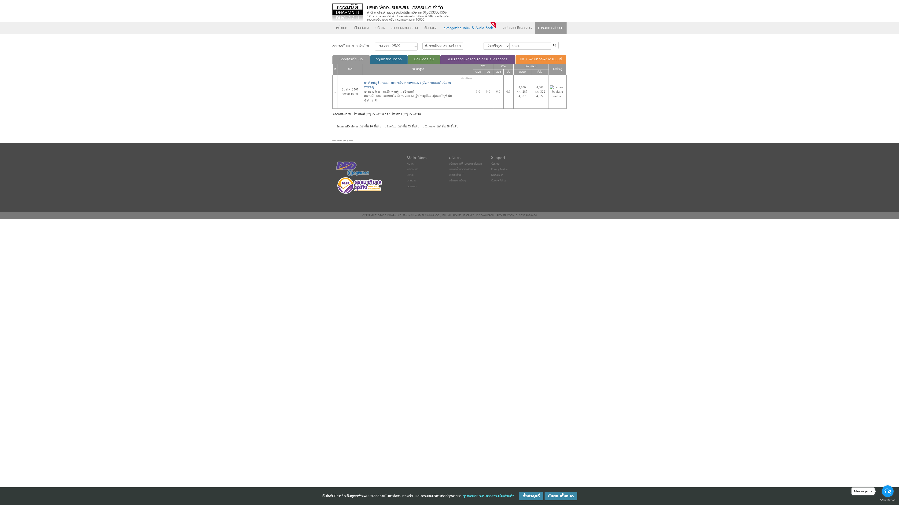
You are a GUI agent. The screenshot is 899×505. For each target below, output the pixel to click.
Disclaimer (497, 175)
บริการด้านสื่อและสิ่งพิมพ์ (462, 169)
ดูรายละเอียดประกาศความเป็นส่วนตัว (488, 496)
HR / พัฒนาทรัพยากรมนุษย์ (541, 59)
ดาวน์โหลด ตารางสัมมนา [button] (444, 46)
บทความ (411, 180)
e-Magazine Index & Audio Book (468, 28)
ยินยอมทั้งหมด (561, 496)
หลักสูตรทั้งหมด (351, 59)
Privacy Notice (499, 169)
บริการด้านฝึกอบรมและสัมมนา (465, 164)
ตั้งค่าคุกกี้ (531, 496)
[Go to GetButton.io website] (887, 500)
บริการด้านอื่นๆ (457, 180)
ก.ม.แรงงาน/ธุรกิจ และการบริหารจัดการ (478, 59)
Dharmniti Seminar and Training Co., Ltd (416, 215)
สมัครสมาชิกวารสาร (517, 28)
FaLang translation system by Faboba (342, 141)
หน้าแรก (341, 28)
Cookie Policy (498, 180)
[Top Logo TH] (439, 13)
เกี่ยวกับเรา (361, 28)
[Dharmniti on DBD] (352, 168)
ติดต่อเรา (430, 28)
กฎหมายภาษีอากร (389, 59)
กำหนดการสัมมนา (550, 28)
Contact (495, 164)
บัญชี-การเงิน (424, 59)
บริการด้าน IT (456, 175)
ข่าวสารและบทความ (404, 28)
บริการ (380, 28)
